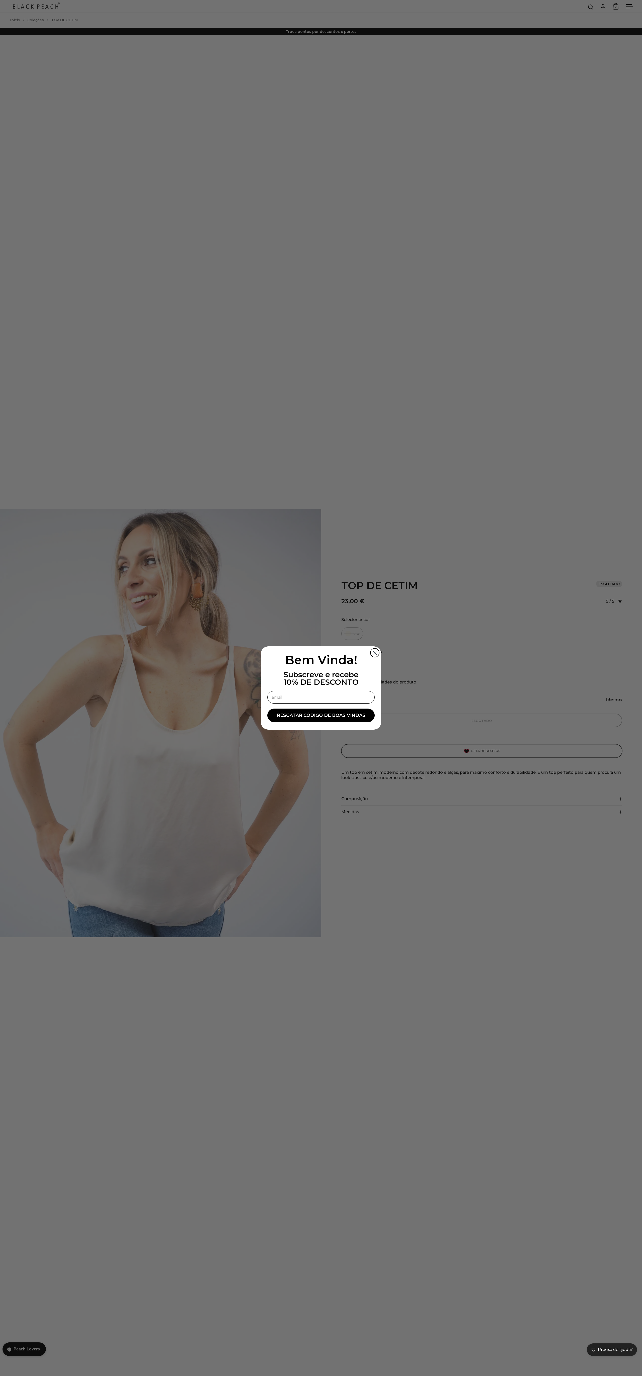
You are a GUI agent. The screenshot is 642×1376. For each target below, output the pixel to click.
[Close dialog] (374, 652)
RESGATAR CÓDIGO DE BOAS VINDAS (321, 715)
